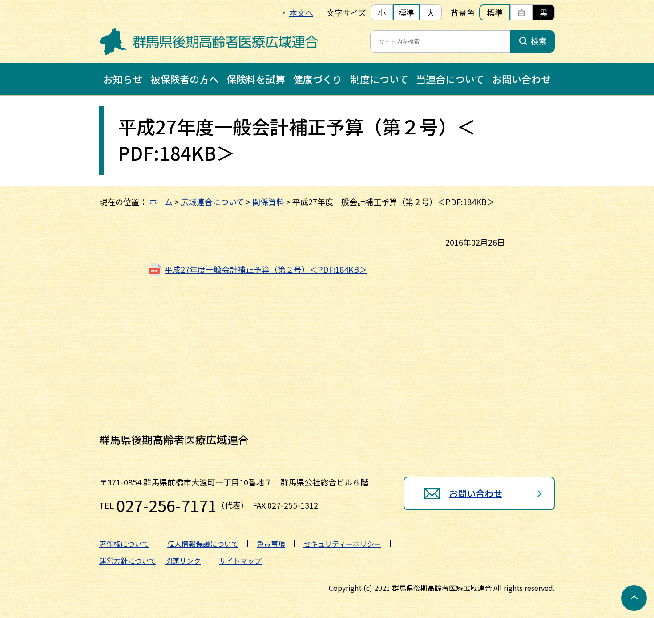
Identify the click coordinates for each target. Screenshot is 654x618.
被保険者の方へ (184, 79)
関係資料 (268, 201)
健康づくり (317, 79)
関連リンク (183, 560)
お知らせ (122, 79)
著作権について (124, 543)
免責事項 (271, 543)
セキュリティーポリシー (342, 543)
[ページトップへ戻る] (634, 598)
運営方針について (127, 560)
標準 (406, 12)
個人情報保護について (202, 543)
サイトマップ (240, 560)
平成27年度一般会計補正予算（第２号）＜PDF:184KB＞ (266, 269)
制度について (379, 79)
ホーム (161, 201)
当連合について (450, 79)
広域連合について (212, 201)
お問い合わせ (521, 79)
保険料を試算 (255, 79)
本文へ (301, 12)
